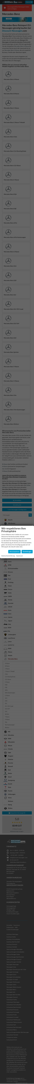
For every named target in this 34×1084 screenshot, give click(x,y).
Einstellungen (27, 551)
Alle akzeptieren (14, 551)
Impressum (19, 556)
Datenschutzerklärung (8, 556)
